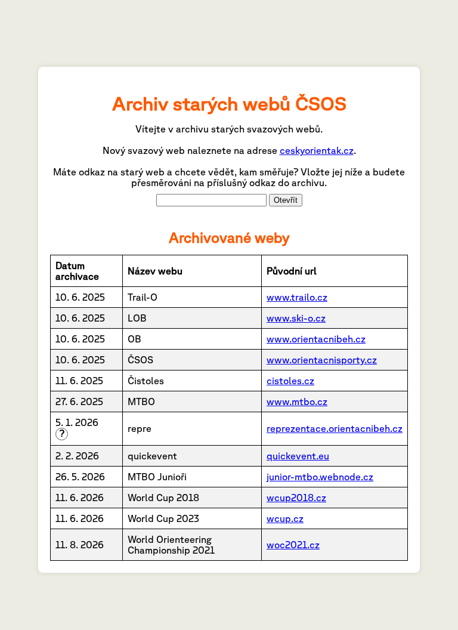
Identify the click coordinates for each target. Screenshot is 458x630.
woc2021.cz (293, 544)
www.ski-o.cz (296, 318)
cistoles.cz (290, 380)
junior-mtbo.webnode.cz (320, 476)
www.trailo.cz (297, 297)
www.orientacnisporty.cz (322, 359)
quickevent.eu (298, 455)
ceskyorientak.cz (317, 150)
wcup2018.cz (296, 497)
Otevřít (286, 200)
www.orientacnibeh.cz (316, 338)
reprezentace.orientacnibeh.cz (335, 428)
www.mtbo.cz (297, 401)
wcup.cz (285, 518)
